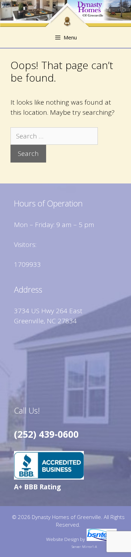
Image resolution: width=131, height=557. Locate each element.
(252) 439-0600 (46, 434)
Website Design (62, 539)
